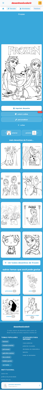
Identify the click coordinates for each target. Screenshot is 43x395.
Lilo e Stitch (6, 357)
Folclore (37, 8)
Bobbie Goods (7, 361)
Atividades (26, 8)
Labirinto (25, 352)
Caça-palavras (27, 343)
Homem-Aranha (8, 345)
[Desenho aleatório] (40, 3)
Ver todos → (7, 365)
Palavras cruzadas (29, 346)
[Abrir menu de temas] (3, 3)
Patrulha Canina (8, 353)
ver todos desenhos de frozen (23, 262)
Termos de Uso (6, 380)
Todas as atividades (29, 355)
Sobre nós (4, 373)
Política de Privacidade (8, 377)
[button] (21, 108)
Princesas (6, 349)
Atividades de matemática (31, 349)
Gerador (13, 8)
